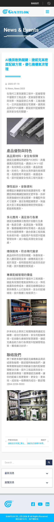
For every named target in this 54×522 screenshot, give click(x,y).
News (10, 88)
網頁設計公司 (21, 519)
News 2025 (19, 88)
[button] (35, 3)
